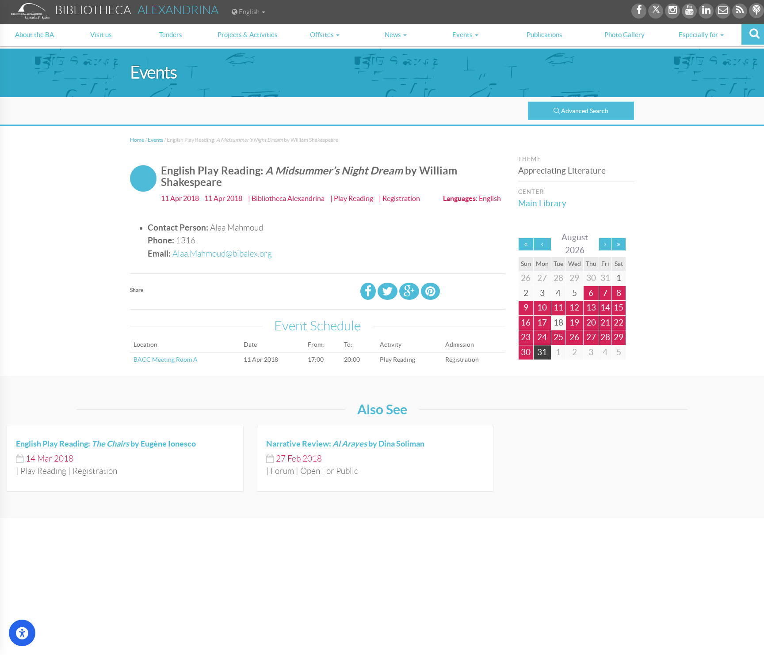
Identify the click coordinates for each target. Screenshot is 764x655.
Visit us (101, 34)
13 (591, 307)
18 (558, 322)
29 (618, 337)
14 (605, 307)
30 (526, 352)
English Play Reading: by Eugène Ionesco (106, 443)
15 (618, 307)
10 (542, 307)
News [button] (393, 34)
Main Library (542, 203)
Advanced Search (584, 110)
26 (574, 337)
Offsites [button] (322, 34)
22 (618, 322)
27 (591, 337)
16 (526, 322)
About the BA (34, 34)
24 (542, 337)
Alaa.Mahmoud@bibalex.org (222, 253)
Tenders (170, 34)
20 (591, 322)
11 (558, 307)
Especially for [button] (699, 34)
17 (542, 322)
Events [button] (463, 34)
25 (558, 337)
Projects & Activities (248, 34)
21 (605, 322)
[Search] (752, 34)
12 (574, 307)
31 (542, 352)
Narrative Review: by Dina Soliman (345, 443)
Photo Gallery (624, 34)
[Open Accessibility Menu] (22, 633)
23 (526, 337)
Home (137, 140)
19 (574, 322)
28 (605, 337)
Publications (544, 34)
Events (155, 140)
